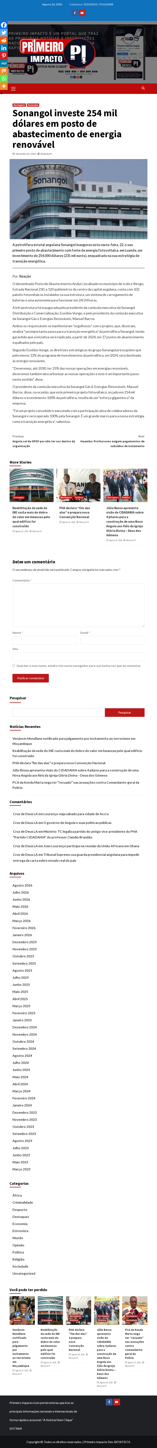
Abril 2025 (20, 999)
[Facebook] (4, 25)
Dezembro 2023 (24, 1112)
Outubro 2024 (23, 1041)
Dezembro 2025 (24, 942)
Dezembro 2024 (24, 1027)
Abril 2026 (20, 914)
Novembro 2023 (24, 1120)
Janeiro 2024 (22, 1105)
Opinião (18, 1245)
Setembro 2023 (24, 1134)
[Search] (143, 88)
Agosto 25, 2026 (21, 531)
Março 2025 (21, 1006)
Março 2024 (21, 1091)
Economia (33, 105)
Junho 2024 (21, 1070)
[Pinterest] (4, 55)
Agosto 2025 (22, 970)
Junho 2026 (21, 899)
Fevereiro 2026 (23, 928)
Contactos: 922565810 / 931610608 (91, 4)
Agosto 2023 (22, 1141)
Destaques (19, 105)
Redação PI (46, 153)
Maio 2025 (20, 992)
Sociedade (20, 1266)
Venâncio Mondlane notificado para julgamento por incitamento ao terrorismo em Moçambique (73, 741)
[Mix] (4, 71)
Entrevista (20, 1231)
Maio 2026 (20, 906)
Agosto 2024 (22, 1056)
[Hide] (1, 93)
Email (85, 632)
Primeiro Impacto (95, 1442)
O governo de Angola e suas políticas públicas (77, 823)
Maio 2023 (20, 1162)
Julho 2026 (20, 892)
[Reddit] (4, 40)
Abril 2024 (20, 1084)
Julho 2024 (20, 1063)
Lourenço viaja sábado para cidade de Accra (76, 814)
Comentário (22, 580)
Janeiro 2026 (22, 935)
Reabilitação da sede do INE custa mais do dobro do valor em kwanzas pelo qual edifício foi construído (31, 517)
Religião (18, 1259)
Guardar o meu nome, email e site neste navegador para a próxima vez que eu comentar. (78, 665)
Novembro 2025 (24, 949)
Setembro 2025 (24, 963)
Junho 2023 (21, 1155)
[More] (4, 86)
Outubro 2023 (23, 1127)
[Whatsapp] (4, 78)
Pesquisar (18, 697)
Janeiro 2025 (22, 1020)
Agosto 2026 (22, 885)
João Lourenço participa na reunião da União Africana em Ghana (91, 846)
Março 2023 (21, 1169)
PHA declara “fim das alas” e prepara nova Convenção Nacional (74, 512)
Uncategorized (23, 1273)
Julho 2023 (20, 1148)
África (17, 1195)
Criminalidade (22, 1202)
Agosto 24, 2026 (68, 522)
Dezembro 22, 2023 (26, 153)
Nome (17, 632)
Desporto (19, 1210)
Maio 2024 (20, 1077)
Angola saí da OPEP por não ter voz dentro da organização (43, 441)
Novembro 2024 (24, 1034)
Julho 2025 (20, 978)
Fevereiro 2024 (23, 1098)
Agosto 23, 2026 (134, 1362)
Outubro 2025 (23, 956)
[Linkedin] (4, 48)
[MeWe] (4, 63)
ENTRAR (16, 1428)
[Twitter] (4, 32)
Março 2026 (21, 921)
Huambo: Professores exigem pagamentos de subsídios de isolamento (112, 441)
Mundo (17, 1238)
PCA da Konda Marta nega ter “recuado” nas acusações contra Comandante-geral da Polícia (75, 785)
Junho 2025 (21, 985)
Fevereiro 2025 (23, 1013)
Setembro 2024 (24, 1049)
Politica (79, 497)
